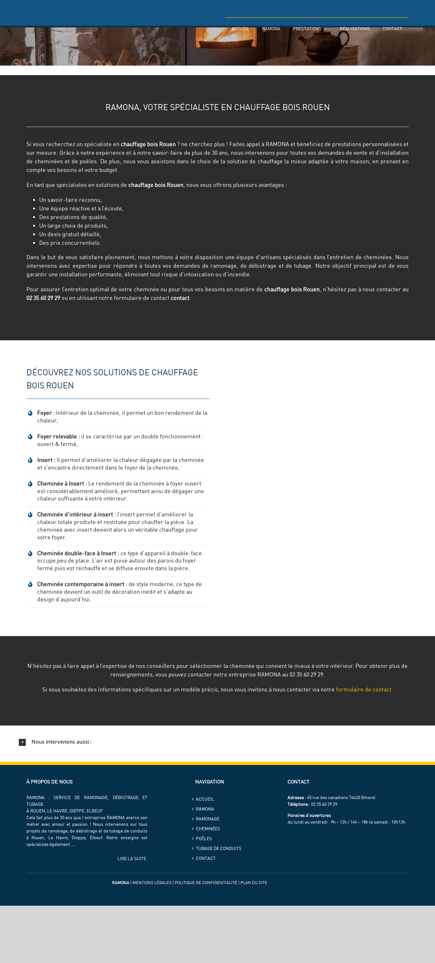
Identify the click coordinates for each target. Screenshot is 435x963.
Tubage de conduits (218, 848)
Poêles (204, 838)
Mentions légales (152, 882)
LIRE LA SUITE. (132, 858)
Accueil (205, 799)
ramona (205, 809)
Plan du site (253, 882)
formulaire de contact (363, 689)
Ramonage (207, 819)
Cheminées (208, 829)
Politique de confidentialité (206, 882)
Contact (206, 858)
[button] (217, 742)
